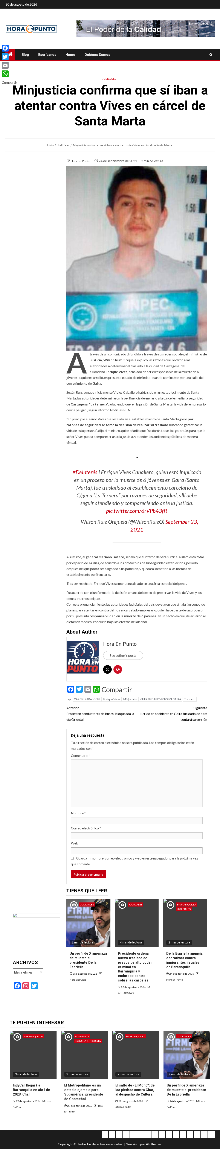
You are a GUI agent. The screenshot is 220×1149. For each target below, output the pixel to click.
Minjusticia (130, 699)
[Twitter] (9, 56)
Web (74, 843)
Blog (25, 55)
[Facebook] (9, 48)
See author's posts (123, 655)
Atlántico (82, 1036)
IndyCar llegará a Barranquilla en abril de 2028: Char (31, 1089)
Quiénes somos (97, 55)
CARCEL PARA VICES (87, 699)
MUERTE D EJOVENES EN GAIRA (160, 699)
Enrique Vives (111, 699)
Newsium (132, 1144)
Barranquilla (186, 904)
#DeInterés (84, 472)
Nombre (78, 813)
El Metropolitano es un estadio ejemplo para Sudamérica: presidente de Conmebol (83, 1092)
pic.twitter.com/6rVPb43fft (136, 510)
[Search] (211, 55)
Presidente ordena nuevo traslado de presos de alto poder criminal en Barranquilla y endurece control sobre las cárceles (135, 966)
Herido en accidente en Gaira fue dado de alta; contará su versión (173, 713)
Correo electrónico (86, 828)
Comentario (81, 755)
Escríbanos (47, 55)
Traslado (189, 699)
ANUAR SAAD (126, 993)
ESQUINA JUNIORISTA (88, 1040)
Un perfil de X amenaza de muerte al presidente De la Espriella (186, 1089)
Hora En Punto (81, 161)
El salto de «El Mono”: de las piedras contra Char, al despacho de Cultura (135, 1089)
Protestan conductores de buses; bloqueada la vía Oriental (100, 713)
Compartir (117, 689)
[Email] (9, 65)
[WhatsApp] (9, 74)
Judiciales (109, 78)
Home (70, 55)
